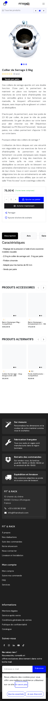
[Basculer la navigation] (43, 3)
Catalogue (7, 629)
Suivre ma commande (12, 575)
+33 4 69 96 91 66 (17, 508)
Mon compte (8, 571)
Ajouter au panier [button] (32, 199)
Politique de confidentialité (14, 624)
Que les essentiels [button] (16, 694)
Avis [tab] (29, 236)
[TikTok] (23, 645)
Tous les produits (12, 10)
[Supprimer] (6, 199)
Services (6, 584)
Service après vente (11, 615)
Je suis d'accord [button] (34, 694)
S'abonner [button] (39, 668)
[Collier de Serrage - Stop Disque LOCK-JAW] (14, 357)
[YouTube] (18, 645)
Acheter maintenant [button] (25, 206)
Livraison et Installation (12, 555)
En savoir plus (21, 684)
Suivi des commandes (12, 541)
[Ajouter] (15, 199)
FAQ (4, 580)
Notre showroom (9, 546)
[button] (5, 40)
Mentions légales (10, 611)
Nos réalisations (9, 537)
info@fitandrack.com (18, 512)
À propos (6, 532)
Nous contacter (9, 551)
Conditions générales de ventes (17, 620)
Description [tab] (10, 236)
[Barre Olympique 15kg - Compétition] (14, 305)
